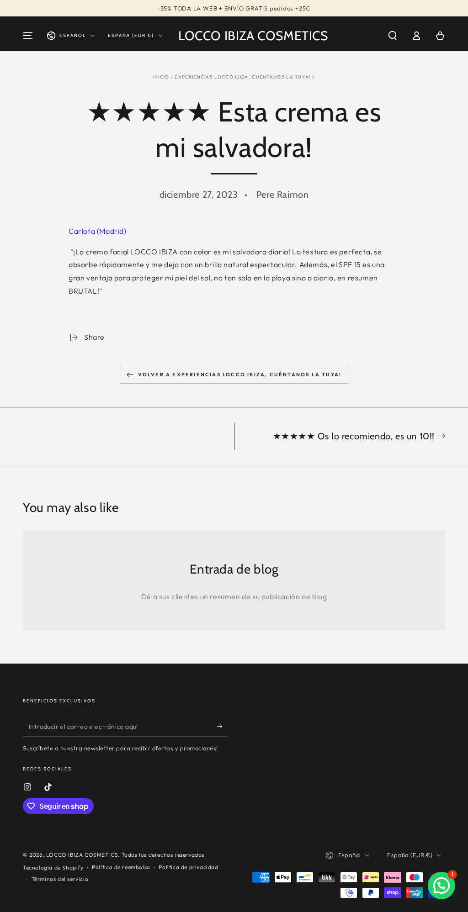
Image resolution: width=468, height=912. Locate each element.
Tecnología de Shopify (53, 867)
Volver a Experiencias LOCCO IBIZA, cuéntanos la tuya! (240, 374)
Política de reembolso (121, 867)
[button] (392, 36)
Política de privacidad (188, 867)
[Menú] (28, 36)
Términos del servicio (60, 878)
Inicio (161, 77)
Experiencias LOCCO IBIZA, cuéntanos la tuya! (243, 77)
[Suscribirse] (222, 727)
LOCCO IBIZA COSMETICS (82, 854)
